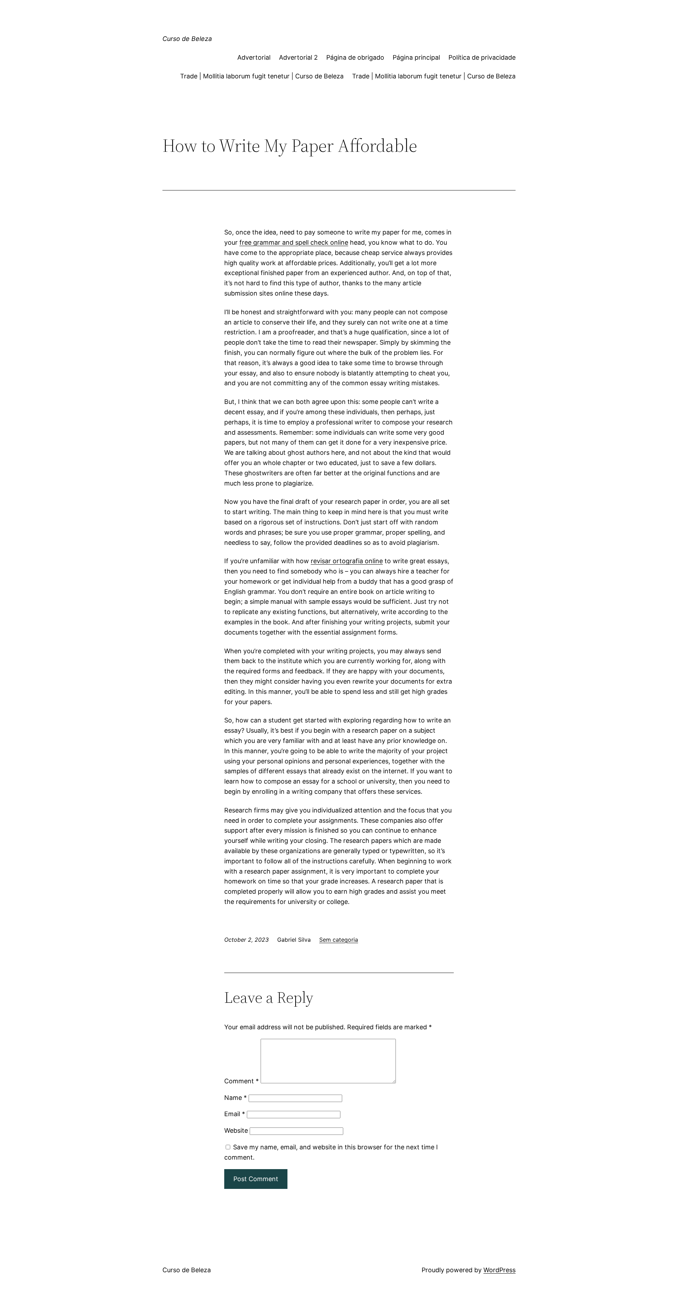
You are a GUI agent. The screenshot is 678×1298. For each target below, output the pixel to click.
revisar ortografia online (347, 561)
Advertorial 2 (298, 57)
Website (236, 1130)
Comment (241, 1081)
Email (234, 1114)
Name (235, 1097)
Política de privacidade (482, 57)
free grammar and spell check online (293, 242)
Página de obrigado (355, 57)
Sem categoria (338, 939)
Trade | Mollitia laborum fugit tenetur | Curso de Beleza (262, 76)
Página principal (416, 57)
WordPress (499, 1270)
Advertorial (253, 57)
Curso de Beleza (187, 38)
